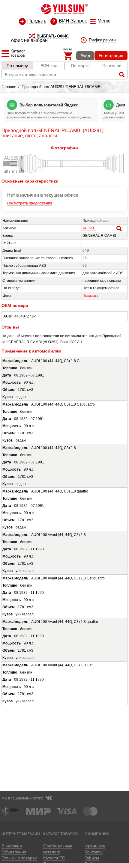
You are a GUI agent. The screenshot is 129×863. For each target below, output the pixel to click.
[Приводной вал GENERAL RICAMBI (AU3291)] (64, 172)
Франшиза (95, 846)
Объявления (14, 852)
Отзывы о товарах (19, 858)
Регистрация (111, 55)
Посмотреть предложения (29, 203)
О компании (97, 834)
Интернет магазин (21, 834)
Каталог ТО (54, 858)
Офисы (92, 858)
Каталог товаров (60, 834)
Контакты (94, 852)
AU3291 (89, 228)
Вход (85, 55)
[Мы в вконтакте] (48, 798)
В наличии (12, 846)
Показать (90, 295)
